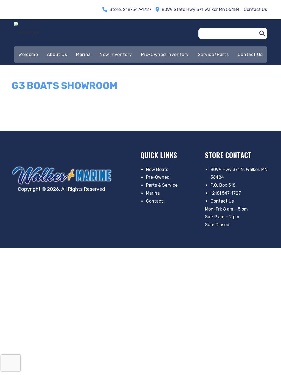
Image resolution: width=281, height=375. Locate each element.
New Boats (157, 169)
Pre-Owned (158, 177)
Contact (154, 201)
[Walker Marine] (63, 175)
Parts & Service (162, 185)
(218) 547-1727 (225, 193)
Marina (153, 193)
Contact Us (222, 201)
